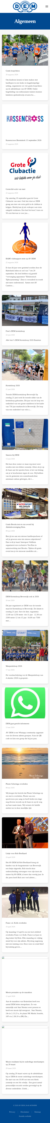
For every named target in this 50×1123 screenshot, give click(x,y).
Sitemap (37, 1112)
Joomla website (25, 1116)
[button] (47, 6)
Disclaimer (25, 1112)
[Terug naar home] (25, 6)
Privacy (12, 1112)
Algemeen (25, 21)
